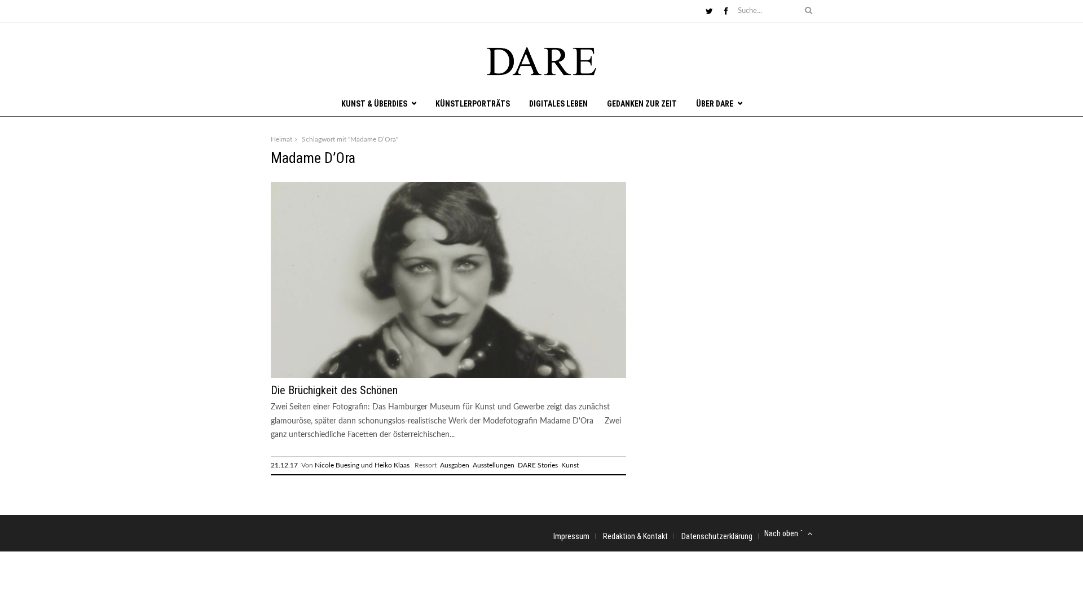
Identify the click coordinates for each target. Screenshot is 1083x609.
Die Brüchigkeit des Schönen (334, 390)
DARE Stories (538, 465)
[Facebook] (726, 12)
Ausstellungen (493, 465)
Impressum (571, 536)
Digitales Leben (558, 103)
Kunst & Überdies (374, 103)
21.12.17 (284, 465)
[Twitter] (709, 12)
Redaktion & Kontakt (635, 536)
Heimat (281, 139)
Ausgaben (454, 465)
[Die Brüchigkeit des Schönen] (448, 375)
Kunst (570, 465)
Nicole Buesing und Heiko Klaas (362, 465)
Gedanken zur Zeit (642, 103)
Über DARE (714, 103)
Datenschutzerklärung (716, 536)
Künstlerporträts (472, 103)
